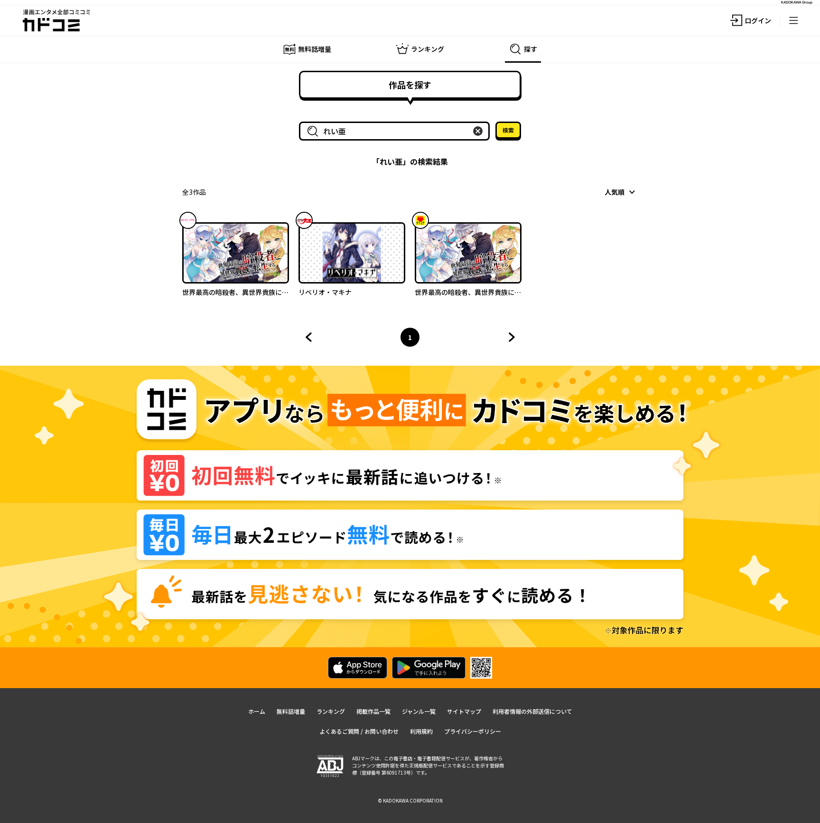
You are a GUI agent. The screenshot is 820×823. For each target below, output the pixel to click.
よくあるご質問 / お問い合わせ (359, 731)
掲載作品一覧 (373, 711)
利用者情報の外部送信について (532, 711)
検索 (508, 130)
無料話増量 (291, 711)
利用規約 (421, 731)
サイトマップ (464, 711)
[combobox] (396, 131)
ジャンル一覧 (419, 711)
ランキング (331, 711)
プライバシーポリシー (472, 731)
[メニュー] (793, 20)
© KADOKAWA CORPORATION (410, 800)
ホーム (256, 711)
